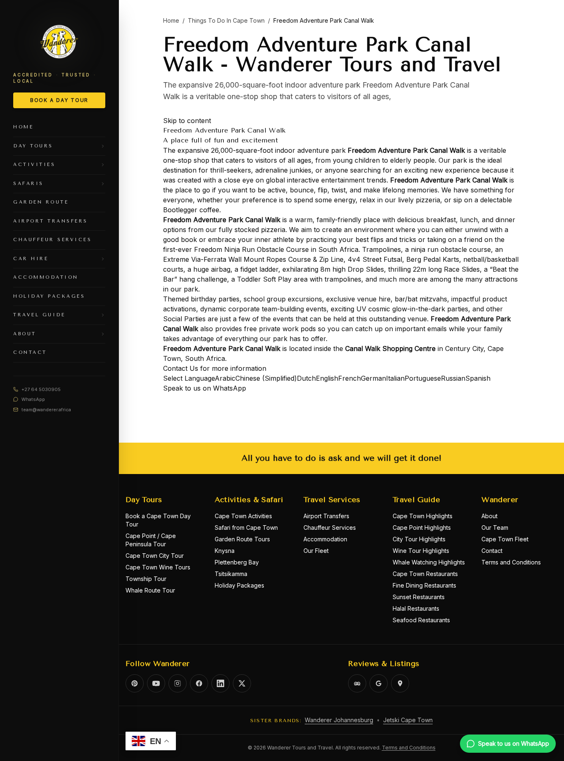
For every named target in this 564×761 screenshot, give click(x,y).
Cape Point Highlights (422, 527)
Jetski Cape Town (408, 719)
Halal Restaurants (416, 608)
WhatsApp (33, 399)
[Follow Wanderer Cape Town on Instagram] (177, 683)
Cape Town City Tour (155, 555)
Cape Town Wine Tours (158, 567)
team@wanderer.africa (46, 410)
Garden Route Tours (242, 539)
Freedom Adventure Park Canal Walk (406, 150)
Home (171, 20)
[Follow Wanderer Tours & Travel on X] (242, 683)
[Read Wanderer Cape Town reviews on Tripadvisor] (357, 683)
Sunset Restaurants (419, 596)
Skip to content (187, 120)
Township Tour (146, 578)
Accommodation (325, 539)
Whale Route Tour (150, 590)
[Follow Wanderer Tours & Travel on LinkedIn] (220, 683)
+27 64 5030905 (41, 389)
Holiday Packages (239, 585)
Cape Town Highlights (423, 515)
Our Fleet (316, 550)
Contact (491, 550)
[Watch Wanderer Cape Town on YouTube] (156, 683)
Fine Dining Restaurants (424, 585)
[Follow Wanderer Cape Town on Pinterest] (135, 683)
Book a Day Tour (59, 100)
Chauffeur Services (329, 527)
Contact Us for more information (214, 368)
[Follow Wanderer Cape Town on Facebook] (199, 683)
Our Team (494, 527)
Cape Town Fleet (504, 539)
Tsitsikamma (231, 573)
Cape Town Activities (243, 515)
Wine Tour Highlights (421, 550)
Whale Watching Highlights (429, 562)
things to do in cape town (226, 20)
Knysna (225, 550)
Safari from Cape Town (246, 527)
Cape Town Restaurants (425, 573)
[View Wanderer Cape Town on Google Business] (379, 683)
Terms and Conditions (511, 562)
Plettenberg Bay (237, 562)
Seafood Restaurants (421, 619)
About (489, 515)
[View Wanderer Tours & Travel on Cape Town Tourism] (400, 683)
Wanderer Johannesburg (339, 719)
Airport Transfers (326, 515)
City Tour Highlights (419, 539)
